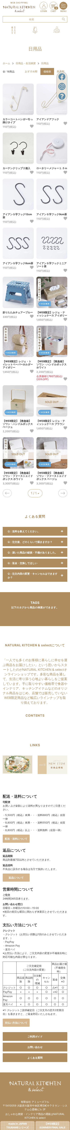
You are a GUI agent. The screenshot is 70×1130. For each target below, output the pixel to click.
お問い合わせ (35, 1047)
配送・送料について (16, 838)
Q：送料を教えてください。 (24, 531)
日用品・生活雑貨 (26, 63)
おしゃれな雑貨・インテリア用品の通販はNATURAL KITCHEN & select (35, 1115)
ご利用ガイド (35, 1036)
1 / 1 (34, 493)
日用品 (45, 63)
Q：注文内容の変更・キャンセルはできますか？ (32, 575)
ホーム (6, 63)
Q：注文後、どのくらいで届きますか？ (30, 541)
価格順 (47, 71)
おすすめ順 (31, 71)
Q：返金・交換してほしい (22, 563)
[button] (13, 30)
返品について (16, 877)
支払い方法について (16, 1022)
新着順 (60, 71)
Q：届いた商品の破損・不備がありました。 (32, 552)
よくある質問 (35, 1057)
